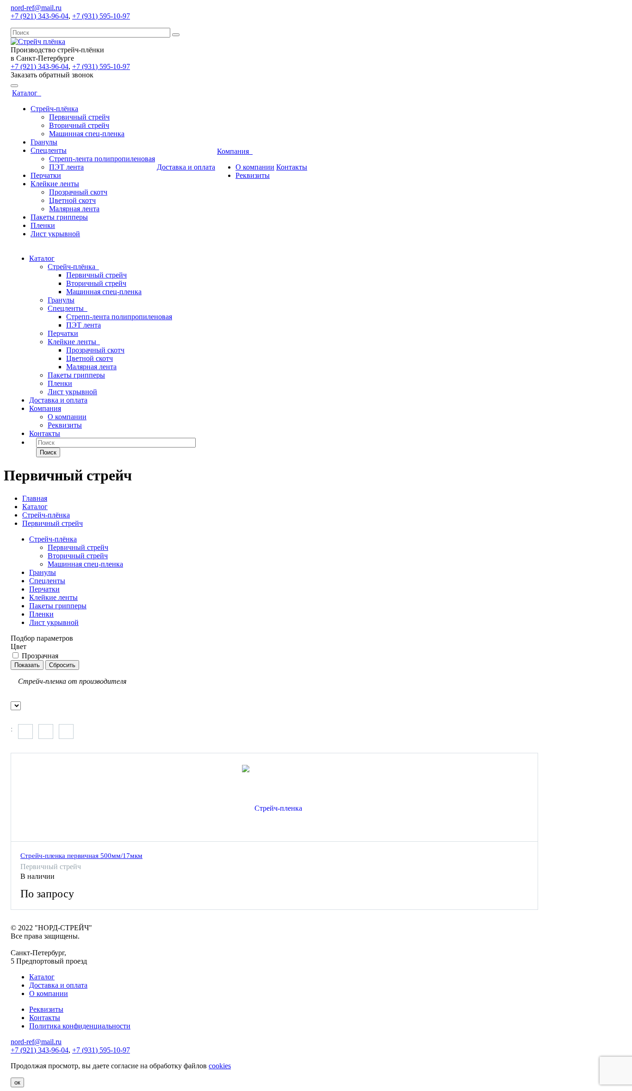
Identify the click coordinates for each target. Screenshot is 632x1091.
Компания (235, 151)
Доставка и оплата (186, 167)
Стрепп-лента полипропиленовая (102, 159)
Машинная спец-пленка (86, 134)
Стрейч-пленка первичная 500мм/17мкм (81, 855)
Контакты (291, 167)
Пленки (43, 225)
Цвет (18, 646)
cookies (220, 1066)
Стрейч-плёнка (54, 109)
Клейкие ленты (55, 184)
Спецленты (49, 150)
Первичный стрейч (79, 117)
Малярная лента (74, 209)
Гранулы (44, 142)
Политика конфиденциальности (79, 1026)
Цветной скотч (72, 200)
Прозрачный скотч (78, 192)
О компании (254, 167)
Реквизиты (252, 175)
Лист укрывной (55, 234)
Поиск (48, 452)
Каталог (26, 93)
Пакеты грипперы (59, 217)
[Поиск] (176, 34)
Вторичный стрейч (79, 125)
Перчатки (46, 175)
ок (17, 1082)
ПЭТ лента (66, 167)
